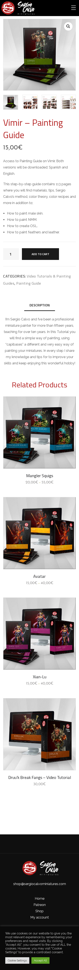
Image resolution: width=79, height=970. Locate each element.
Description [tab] (39, 305)
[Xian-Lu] (39, 633)
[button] (68, 26)
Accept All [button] (40, 960)
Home (39, 899)
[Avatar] (39, 533)
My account (39, 917)
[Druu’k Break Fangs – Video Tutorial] (39, 734)
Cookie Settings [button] (17, 960)
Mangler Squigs (39, 475)
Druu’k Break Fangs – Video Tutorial (39, 777)
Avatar (39, 576)
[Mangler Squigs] (39, 432)
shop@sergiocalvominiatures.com (39, 884)
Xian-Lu (39, 676)
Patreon (39, 905)
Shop (39, 911)
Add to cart (40, 254)
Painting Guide (28, 283)
